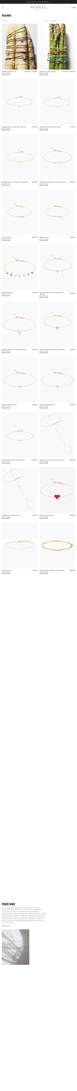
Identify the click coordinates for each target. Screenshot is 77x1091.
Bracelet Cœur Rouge (46, 515)
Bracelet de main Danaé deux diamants (52, 460)
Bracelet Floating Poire (47, 405)
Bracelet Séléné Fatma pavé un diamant (52, 349)
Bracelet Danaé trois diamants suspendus (15, 182)
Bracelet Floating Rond (9, 405)
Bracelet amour (44, 237)
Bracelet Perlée (6, 570)
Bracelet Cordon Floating (48, 71)
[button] (3, 8)
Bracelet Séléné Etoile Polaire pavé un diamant (51, 293)
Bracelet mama (7, 237)
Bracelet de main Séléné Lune (11, 515)
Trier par (46, 20)
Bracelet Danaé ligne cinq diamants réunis (53, 182)
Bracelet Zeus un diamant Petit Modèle (52, 570)
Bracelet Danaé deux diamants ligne (13, 460)
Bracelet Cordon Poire (9, 71)
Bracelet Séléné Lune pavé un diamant (14, 349)
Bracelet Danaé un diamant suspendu (14, 127)
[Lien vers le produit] (19, 49)
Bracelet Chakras (7, 292)
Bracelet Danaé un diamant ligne (50, 127)
